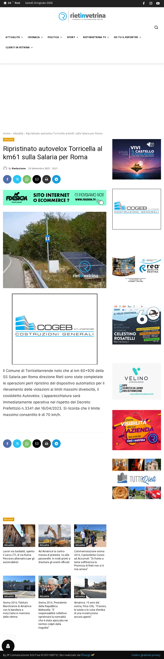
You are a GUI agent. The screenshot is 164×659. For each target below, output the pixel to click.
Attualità (18, 133)
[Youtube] (158, 4)
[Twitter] (17, 179)
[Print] (46, 179)
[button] (156, 27)
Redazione (19, 168)
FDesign (86, 655)
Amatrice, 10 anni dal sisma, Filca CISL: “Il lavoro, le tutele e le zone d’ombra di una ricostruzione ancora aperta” (90, 609)
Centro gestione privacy (146, 655)
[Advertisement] (82, 95)
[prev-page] (5, 637)
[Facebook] (144, 4)
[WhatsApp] (27, 179)
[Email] (36, 179)
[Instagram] (151, 4)
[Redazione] (6, 168)
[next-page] (12, 637)
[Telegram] (56, 179)
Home (6, 133)
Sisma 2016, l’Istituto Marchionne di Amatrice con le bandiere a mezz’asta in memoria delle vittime (17, 609)
